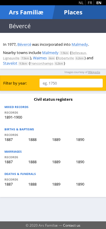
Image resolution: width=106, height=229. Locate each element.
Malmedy (80, 44)
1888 (32, 139)
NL (81, 2)
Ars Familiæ (26, 12)
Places (73, 12)
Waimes (40, 57)
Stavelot (10, 63)
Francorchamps (41, 63)
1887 (8, 139)
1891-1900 (13, 117)
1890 (80, 139)
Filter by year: (15, 83)
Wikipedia (94, 72)
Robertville (65, 58)
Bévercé (24, 44)
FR (90, 2)
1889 (56, 139)
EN (99, 2)
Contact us (71, 225)
